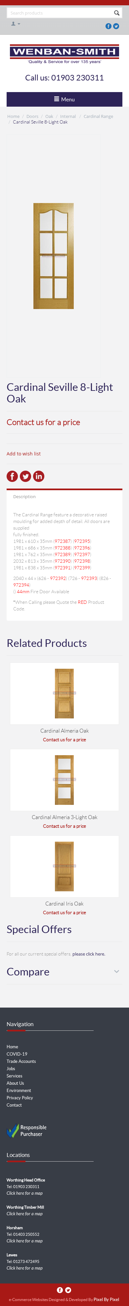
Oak (49, 116)
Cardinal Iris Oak (64, 904)
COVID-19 (17, 1054)
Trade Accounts (21, 1061)
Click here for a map (25, 1193)
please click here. (88, 954)
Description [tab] (24, 496)
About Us (15, 1083)
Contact (14, 1105)
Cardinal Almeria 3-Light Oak (65, 817)
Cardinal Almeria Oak (64, 731)
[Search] (116, 13)
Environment (19, 1090)
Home (13, 116)
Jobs (11, 1068)
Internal (68, 116)
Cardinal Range (98, 116)
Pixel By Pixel (106, 1300)
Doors (32, 116)
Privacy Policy (20, 1097)
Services (14, 1075)
